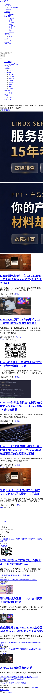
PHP (10, 28)
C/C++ (11, 20)
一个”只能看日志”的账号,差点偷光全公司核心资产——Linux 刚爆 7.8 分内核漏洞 (21, 406)
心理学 (3, 584)
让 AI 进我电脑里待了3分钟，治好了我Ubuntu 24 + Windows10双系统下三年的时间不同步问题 (21, 450)
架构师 (7, 34)
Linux (11, 24)
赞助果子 (7, 43)
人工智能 (7, 5)
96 (5, 521)
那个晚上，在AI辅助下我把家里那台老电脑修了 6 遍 (20, 649)
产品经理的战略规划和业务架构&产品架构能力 (18, 580)
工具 (6, 39)
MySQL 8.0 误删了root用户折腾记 (13, 683)
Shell (10, 30)
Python (11, 22)
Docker (11, 14)
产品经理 (7, 9)
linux (10, 539)
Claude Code (13, 7)
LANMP (7, 16)
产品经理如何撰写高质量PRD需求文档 (15, 575)
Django (11, 32)
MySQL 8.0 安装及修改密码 (16, 667)
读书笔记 (3, 541)
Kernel (11, 18)
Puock (10, 692)
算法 (10, 36)
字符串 (35, 539)
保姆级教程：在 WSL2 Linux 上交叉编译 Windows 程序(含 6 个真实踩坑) (21, 279)
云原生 (7, 12)
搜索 (2, 55)
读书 (40, 539)
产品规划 (29, 539)
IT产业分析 (4, 539)
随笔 (2, 490)
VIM (10, 41)
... (5, 519)
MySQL (12, 26)
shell (13, 539)
